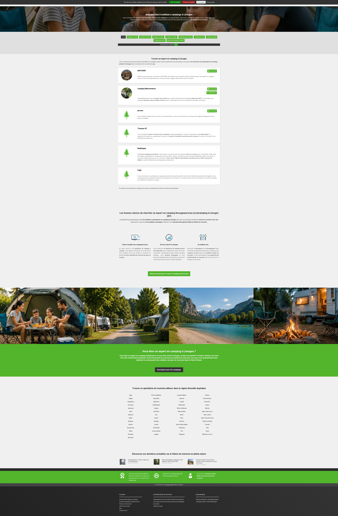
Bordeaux (130, 434)
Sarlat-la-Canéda (207, 421)
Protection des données (125, 504)
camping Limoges (158, 506)
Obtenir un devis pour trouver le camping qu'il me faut (169, 274)
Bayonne (130, 414)
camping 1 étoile (132, 37)
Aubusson (131, 408)
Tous (123, 37)
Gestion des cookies (124, 506)
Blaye (130, 431)
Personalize (201, 2)
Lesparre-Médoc (181, 395)
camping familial (211, 37)
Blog (120, 508)
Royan (207, 405)
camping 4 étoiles (158, 37)
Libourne (181, 398)
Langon (156, 434)
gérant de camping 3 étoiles (176, 40)
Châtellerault (156, 405)
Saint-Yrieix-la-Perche (207, 418)
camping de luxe (199, 37)
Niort (181, 418)
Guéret (156, 418)
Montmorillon (182, 411)
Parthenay (182, 427)
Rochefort (207, 401)
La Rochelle (156, 427)
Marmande (182, 405)
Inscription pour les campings (169, 370)
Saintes (207, 408)
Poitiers (207, 395)
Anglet (131, 398)
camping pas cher (159, 40)
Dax (156, 414)
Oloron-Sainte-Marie (181, 424)
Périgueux (182, 434)
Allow (176, 44)
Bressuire (130, 437)
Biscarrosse (130, 427)
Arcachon (130, 405)
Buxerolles (156, 398)
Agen (130, 395)
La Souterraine (156, 431)
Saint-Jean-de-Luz (207, 411)
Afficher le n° (212, 92)
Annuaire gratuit (123, 499)
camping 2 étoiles (145, 37)
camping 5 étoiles (171, 37)
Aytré (130, 411)
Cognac (156, 408)
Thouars (207, 424)
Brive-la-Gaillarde (156, 395)
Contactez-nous (123, 510)
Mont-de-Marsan (182, 408)
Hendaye (156, 421)
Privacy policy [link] (210, 2)
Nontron (181, 421)
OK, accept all (175, 2)
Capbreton (156, 401)
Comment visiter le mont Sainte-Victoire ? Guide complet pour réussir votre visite (206, 461)
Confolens (156, 411)
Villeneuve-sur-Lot (207, 434)
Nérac (181, 414)
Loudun (182, 401)
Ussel (207, 431)
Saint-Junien (207, 414)
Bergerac (130, 421)
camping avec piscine (185, 37)
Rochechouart (207, 398)
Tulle (207, 427)
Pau (182, 431)
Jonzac (156, 424)
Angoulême (131, 401)
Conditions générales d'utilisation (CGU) (129, 501)
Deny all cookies (189, 2)
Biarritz (131, 424)
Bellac (130, 418)
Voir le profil (212, 71)
